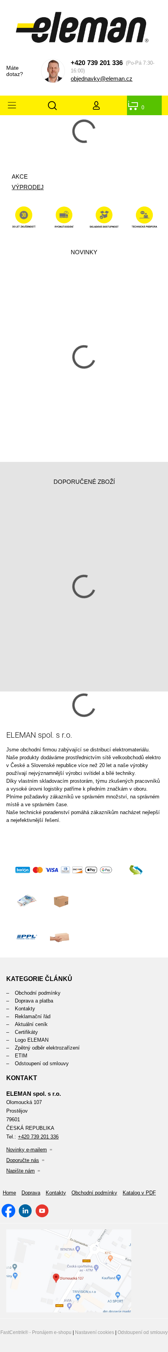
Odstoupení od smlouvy (143, 1332)
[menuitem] (84, 993)
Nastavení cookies (94, 1332)
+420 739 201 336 (97, 63)
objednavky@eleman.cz (101, 78)
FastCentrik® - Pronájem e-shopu (35, 1332)
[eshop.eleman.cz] (84, 30)
